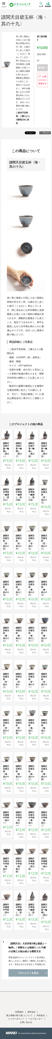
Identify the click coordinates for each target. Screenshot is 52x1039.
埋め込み (46, 133)
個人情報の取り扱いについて (19, 1015)
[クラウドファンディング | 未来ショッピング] (20, 5)
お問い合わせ (26, 1022)
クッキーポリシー (16, 1019)
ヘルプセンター (35, 1019)
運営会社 (31, 1012)
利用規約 (19, 1012)
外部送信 (41, 1015)
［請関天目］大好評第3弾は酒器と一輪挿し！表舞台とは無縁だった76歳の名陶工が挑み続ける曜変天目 (28, 947)
